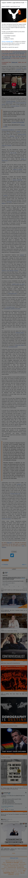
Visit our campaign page (7, 41)
